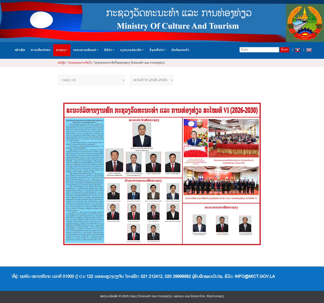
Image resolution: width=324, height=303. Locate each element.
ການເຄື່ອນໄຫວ (40, 50)
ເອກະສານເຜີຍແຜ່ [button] (84, 50)
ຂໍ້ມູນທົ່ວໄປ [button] (156, 50)
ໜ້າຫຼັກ (20, 50)
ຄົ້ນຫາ (284, 50)
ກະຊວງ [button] (60, 50)
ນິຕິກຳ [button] (108, 50)
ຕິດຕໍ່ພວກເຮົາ (180, 50)
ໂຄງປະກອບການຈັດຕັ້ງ (80, 63)
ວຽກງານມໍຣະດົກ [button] (131, 50)
